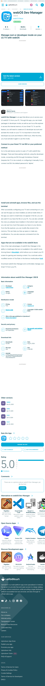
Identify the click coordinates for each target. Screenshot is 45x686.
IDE (28, 287)
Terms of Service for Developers (11, 676)
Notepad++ (27, 1)
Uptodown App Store (8, 641)
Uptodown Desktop (12, 1)
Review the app (22, 444)
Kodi (41, 259)
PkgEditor (6, 511)
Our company (5, 615)
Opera (5, 1)
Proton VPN (18, 538)
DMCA (3, 680)
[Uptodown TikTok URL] (6, 601)
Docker (43, 564)
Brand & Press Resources (9, 624)
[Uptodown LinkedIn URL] (17, 601)
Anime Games (41, 1)
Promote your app (7, 647)
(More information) (11, 318)
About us (4, 612)
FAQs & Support (6, 656)
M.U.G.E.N (19, 564)
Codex (7, 538)
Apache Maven (34, 1)
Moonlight (15, 252)
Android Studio (30, 564)
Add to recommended (32, 449)
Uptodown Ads (6, 650)
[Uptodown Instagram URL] (13, 601)
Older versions (22, 84)
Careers (3, 631)
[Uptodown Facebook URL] (21, 601)
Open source (17, 21)
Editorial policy (6, 618)
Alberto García (11, 111)
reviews (6, 29)
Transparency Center (8, 621)
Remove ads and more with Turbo (21, 70)
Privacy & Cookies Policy (9, 670)
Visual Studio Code (18, 511)
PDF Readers (20, 1)
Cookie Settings (6, 673)
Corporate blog (6, 627)
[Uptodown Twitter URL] (10, 601)
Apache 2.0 (30, 306)
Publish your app (6, 644)
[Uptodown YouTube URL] (2, 601)
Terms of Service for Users (9, 667)
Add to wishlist (8, 449)
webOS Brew (18, 18)
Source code (9, 310)
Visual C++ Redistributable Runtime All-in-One (30, 513)
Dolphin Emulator (31, 538)
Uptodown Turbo (8, 653)
